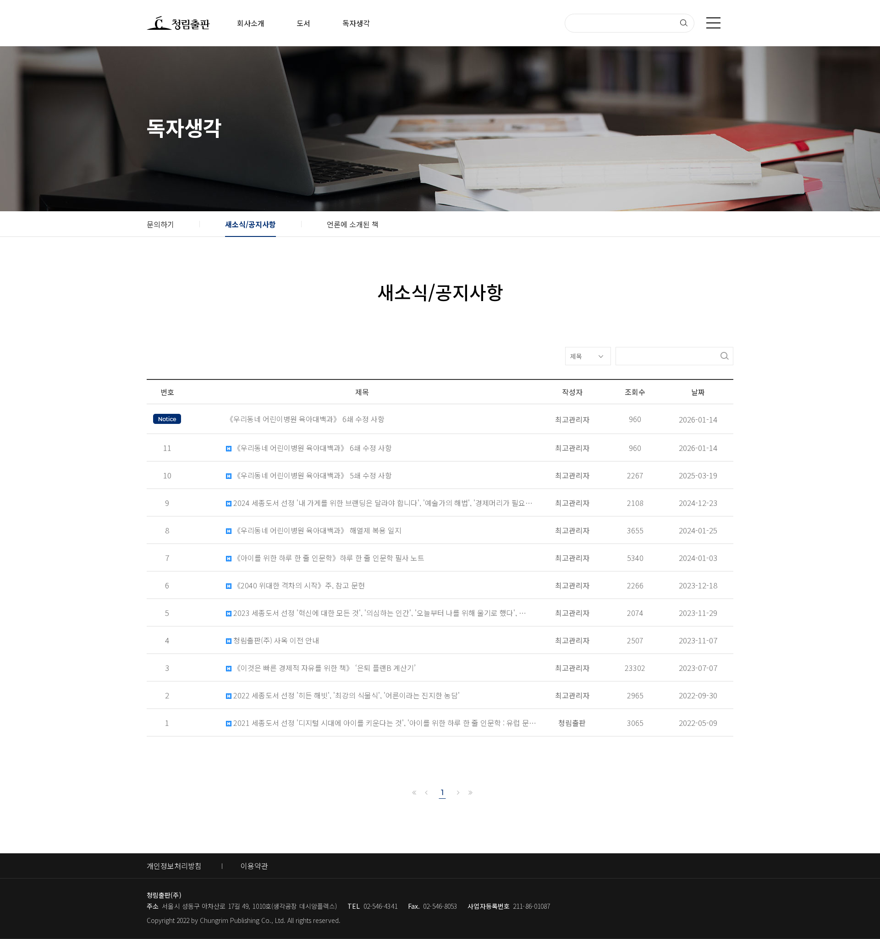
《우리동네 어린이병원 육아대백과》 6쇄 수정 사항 (311, 448)
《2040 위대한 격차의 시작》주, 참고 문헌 (298, 585)
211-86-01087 (531, 906)
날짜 (698, 391)
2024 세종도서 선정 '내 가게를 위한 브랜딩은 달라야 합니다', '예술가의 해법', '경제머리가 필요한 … (384, 503)
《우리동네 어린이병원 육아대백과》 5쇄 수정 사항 (311, 475)
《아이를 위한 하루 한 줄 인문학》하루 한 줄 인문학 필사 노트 (327, 558)
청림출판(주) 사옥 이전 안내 (275, 640)
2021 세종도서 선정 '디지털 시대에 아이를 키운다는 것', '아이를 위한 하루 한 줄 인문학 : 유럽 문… (383, 723)
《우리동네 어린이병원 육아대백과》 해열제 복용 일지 (316, 530)
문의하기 (160, 224)
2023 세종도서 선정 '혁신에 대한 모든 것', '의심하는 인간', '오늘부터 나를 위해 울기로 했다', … (378, 613)
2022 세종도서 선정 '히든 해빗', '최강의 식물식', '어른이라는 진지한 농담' (345, 695)
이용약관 (254, 865)
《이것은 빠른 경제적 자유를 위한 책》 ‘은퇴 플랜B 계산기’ (323, 668)
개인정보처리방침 (174, 865)
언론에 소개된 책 (353, 224)
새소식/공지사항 (250, 224)
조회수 (635, 391)
